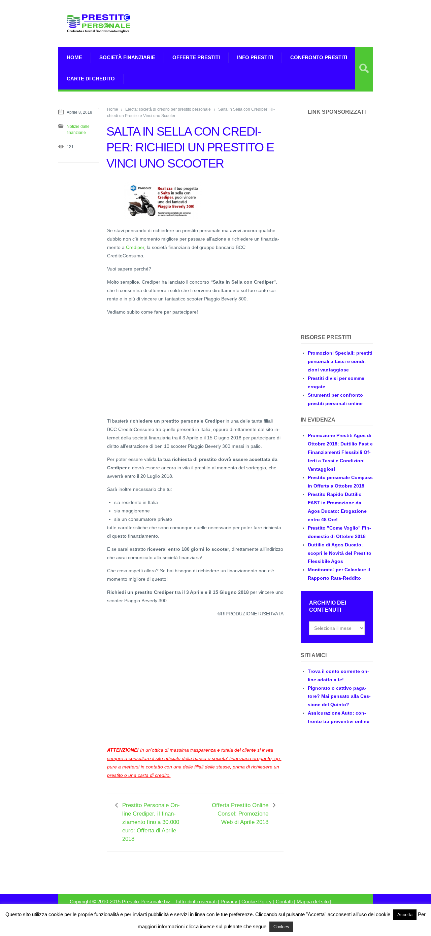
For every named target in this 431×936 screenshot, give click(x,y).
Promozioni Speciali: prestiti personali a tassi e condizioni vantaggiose (340, 361)
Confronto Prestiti (318, 57)
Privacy (229, 901)
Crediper (135, 247)
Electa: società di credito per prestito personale (168, 109)
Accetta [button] (404, 914)
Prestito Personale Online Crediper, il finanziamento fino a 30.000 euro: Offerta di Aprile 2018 (151, 822)
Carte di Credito (91, 78)
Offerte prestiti (196, 57)
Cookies (281, 926)
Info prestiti (255, 57)
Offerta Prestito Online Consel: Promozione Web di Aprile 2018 (240, 813)
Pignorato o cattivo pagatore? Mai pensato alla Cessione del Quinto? (339, 696)
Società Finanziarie (127, 57)
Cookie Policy (256, 901)
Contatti (284, 901)
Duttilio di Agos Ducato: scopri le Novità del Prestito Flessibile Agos (339, 553)
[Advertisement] (294, 23)
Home (74, 57)
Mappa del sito (313, 901)
